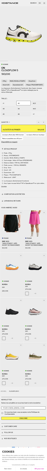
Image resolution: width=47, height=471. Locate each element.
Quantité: (5, 122)
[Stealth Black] (31, 293)
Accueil (3, 391)
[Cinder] (8, 338)
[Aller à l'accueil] (9, 3)
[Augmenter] (44, 122)
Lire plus (4, 186)
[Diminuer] (39, 122)
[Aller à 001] (12, 266)
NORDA (4, 284)
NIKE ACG (5, 241)
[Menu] (44, 3)
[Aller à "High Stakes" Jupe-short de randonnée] (12, 223)
